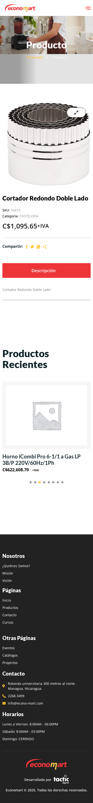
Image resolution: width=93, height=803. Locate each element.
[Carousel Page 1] (31, 482)
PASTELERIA (29, 216)
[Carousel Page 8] (62, 482)
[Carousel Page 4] (44, 482)
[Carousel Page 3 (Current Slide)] (40, 482)
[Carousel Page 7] (58, 482)
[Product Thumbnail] (76, 112)
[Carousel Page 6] (53, 482)
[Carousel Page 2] (35, 482)
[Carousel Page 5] (49, 482)
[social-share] (27, 246)
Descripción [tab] (43, 270)
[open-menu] (88, 8)
